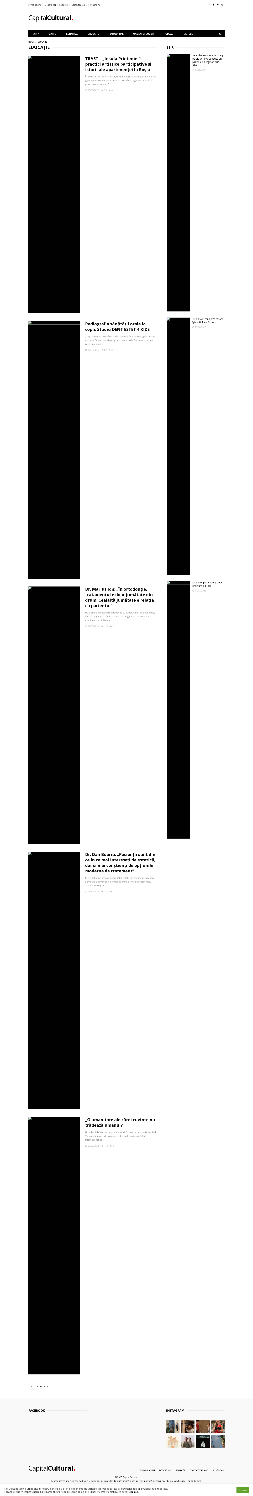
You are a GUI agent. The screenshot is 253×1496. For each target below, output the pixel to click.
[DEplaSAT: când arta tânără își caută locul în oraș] (178, 446)
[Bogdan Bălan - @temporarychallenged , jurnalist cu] (203, 1441)
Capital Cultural (130, 1477)
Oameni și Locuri (143, 33)
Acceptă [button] (243, 1490)
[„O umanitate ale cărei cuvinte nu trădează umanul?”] (54, 1245)
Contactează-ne (79, 4)
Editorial (72, 33)
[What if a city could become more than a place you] (218, 1426)
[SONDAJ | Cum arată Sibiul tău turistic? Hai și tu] (173, 1441)
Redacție (63, 4)
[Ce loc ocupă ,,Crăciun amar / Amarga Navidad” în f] (203, 1426)
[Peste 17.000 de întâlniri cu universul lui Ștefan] (173, 1426)
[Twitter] (218, 4)
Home (31, 41)
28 (36, 1386)
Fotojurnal (116, 33)
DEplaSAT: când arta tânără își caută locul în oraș (207, 320)
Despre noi (50, 4)
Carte (52, 33)
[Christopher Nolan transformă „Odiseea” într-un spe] (188, 1441)
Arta (36, 33)
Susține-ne (95, 4)
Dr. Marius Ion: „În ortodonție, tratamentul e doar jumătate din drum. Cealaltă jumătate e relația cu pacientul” (119, 597)
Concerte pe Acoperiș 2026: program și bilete (207, 584)
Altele (188, 33)
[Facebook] (213, 4)
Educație (93, 33)
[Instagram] (222, 4)
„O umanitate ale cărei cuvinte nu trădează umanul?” (120, 1122)
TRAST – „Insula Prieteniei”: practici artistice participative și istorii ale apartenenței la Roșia (118, 64)
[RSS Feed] (209, 4)
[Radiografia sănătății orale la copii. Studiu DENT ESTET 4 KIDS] (54, 450)
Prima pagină (34, 4)
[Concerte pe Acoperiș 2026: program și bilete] (178, 710)
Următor (43, 1386)
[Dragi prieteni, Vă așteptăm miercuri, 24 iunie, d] (218, 1441)
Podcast (169, 33)
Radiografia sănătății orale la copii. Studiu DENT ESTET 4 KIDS (117, 326)
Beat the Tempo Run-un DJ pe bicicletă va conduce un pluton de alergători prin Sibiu (207, 60)
